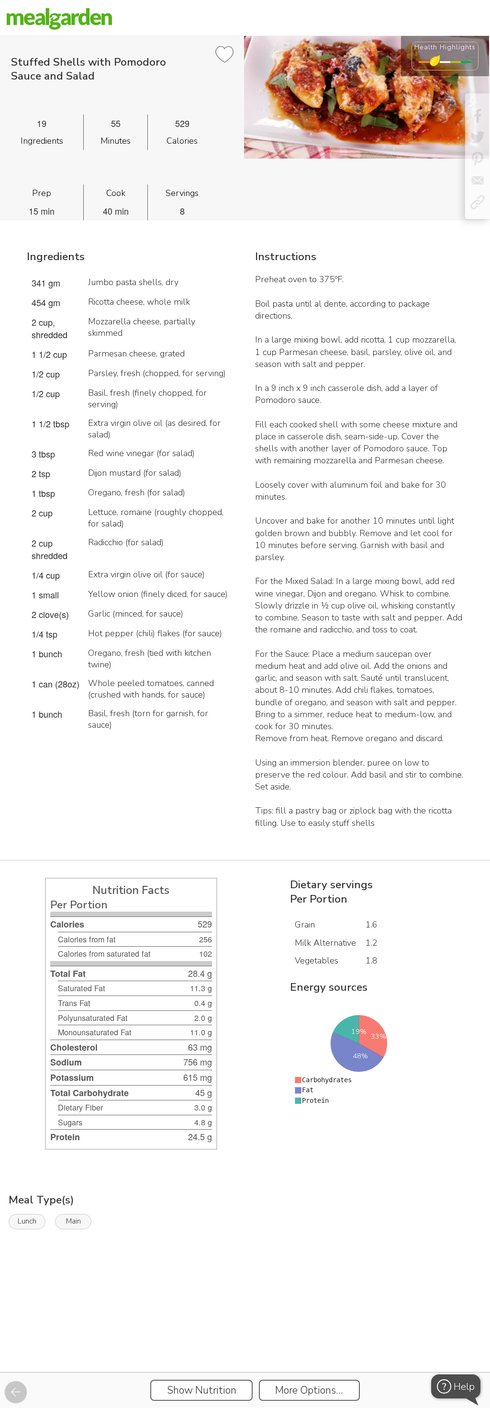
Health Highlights (445, 47)
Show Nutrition (201, 1390)
